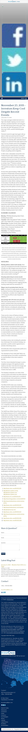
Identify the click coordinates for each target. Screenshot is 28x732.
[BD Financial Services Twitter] (14, 71)
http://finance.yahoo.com (10, 492)
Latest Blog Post (8, 560)
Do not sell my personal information (15, 632)
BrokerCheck (10, 599)
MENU (23, 98)
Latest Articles (4, 722)
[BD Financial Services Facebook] (14, 47)
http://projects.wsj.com (10, 509)
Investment (4, 711)
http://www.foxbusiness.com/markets (13, 507)
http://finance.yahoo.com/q (11, 490)
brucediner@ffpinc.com (7, 589)
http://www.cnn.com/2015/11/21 (12, 496)
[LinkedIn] (5, 705)
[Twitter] (3, 705)
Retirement (4, 710)
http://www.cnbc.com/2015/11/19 (12, 505)
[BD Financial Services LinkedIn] (14, 95)
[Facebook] (1, 705)
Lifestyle (3, 720)
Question (3, 542)
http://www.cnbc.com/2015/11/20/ (13, 520)
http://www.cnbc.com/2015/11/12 (12, 512)
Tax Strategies (4, 716)
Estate (2, 713)
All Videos (3, 723)
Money (3, 718)
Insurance (3, 715)
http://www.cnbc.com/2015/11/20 (12, 488)
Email (2, 537)
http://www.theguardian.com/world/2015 (14, 499)
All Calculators (4, 725)
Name (2, 532)
